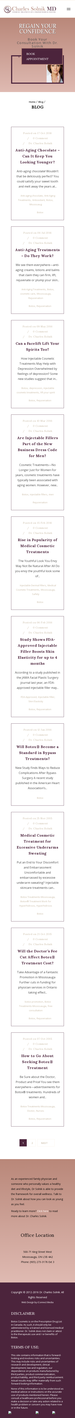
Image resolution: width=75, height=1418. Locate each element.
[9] (32, 69)
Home (32, 101)
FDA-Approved (29, 697)
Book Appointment (37, 56)
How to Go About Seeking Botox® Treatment (37, 1061)
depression (35, 388)
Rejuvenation (35, 298)
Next (44, 1143)
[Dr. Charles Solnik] (30, 9)
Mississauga (44, 293)
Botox (49, 200)
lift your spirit (47, 392)
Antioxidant (38, 200)
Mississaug (35, 204)
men (51, 494)
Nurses (40, 1110)
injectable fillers (38, 494)
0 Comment (40, 138)
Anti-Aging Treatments (33, 289)
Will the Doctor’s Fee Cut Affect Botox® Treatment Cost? (37, 957)
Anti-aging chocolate (32, 195)
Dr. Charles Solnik (40, 143)
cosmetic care (27, 293)
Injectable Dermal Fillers (33, 585)
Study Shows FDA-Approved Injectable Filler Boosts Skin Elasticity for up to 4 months (37, 651)
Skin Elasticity (35, 701)
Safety (35, 594)
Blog (40, 101)
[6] (51, 69)
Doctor (31, 1110)
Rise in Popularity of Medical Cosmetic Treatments (37, 546)
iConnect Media (46, 1302)
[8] (12, 69)
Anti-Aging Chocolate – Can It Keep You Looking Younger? (37, 156)
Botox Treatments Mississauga (38, 897)
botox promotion (34, 1001)
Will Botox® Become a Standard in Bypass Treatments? (37, 752)
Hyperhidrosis (44, 905)
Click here (42, 1211)
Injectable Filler (46, 697)
